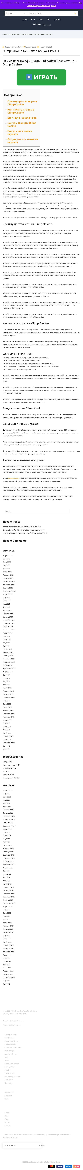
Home (25, 19)
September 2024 (9, 630)
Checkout (8, 1096)
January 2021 (8, 740)
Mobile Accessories (12, 1064)
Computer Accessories (13, 1048)
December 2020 (9, 743)
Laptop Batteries (11, 1035)
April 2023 (6, 685)
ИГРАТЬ (44, 77)
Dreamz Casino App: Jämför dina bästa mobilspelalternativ (23, 530)
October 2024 (8, 627)
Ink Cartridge (9, 1051)
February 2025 (8, 614)
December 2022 (9, 698)
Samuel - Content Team (13, 47)
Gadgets (6, 762)
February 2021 (8, 736)
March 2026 (7, 572)
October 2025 (8, 588)
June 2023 (7, 678)
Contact (57, 19)
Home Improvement (10, 765)
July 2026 (6, 559)
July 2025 (6, 598)
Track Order (36, 25)
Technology (7, 775)
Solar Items (9, 1080)
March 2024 (7, 649)
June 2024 (7, 640)
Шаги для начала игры (22, 117)
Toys (6, 1057)
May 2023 (6, 681)
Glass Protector (10, 1044)
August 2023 (7, 672)
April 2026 (6, 569)
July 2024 (6, 636)
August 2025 (7, 594)
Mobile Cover (9, 1038)
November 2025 (9, 585)
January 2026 (8, 578)
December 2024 (9, 620)
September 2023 (9, 669)
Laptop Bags (9, 1067)
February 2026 (8, 575)
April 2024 (6, 646)
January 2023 (8, 694)
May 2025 (6, 604)
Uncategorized (14, 34)
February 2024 (8, 652)
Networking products (12, 1077)
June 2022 (7, 704)
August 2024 (7, 633)
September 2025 (9, 591)
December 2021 (8, 714)
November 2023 (9, 662)
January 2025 (8, 617)
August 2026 (7, 556)
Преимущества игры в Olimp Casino (22, 103)
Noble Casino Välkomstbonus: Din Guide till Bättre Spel (22, 527)
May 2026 (6, 565)
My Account (9, 1092)
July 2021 (6, 723)
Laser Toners (9, 1073)
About (33, 19)
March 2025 (7, 611)
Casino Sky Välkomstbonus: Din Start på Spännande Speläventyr (25, 533)
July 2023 (6, 675)
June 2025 (7, 601)
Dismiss (53, 6)
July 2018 (6, 746)
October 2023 (8, 665)
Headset (8, 1070)
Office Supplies (8, 768)
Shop (41, 19)
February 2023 (8, 691)
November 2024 (9, 623)
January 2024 (8, 656)
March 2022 (7, 707)
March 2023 (7, 688)
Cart (6, 1099)
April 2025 (6, 607)
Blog (48, 19)
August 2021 (7, 720)
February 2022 (8, 710)
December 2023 (9, 659)
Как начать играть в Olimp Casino (20, 111)
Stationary (9, 1083)
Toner (7, 1060)
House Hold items (11, 1041)
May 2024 (6, 643)
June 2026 (7, 562)
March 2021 (7, 733)
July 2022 (6, 701)
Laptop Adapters (11, 1054)
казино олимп (13, 478)
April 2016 (6, 749)
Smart (5, 771)
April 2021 (6, 730)
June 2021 (7, 727)
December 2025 (9, 581)
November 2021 (8, 717)
